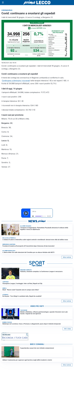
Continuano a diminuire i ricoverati (16, 80)
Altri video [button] (67, 329)
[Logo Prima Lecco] (37, 2)
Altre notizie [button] (67, 257)
